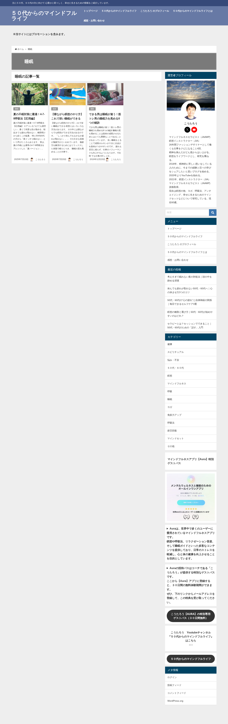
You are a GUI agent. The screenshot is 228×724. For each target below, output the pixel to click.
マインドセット (175, 438)
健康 (169, 344)
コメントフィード (176, 693)
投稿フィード (174, 685)
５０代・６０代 (175, 368)
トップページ (91, 11)
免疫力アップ (174, 415)
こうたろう (40, 159)
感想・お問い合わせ (94, 20)
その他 (170, 446)
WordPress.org (175, 701)
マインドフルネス (176, 383)
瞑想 (54, 109)
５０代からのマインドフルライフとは (193, 11)
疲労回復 (172, 430)
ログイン (172, 677)
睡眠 (16, 109)
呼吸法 (170, 423)
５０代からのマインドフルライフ (119, 11)
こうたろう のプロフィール (154, 11)
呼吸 (169, 391)
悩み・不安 (173, 360)
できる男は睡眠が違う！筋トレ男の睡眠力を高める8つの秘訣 (105, 118)
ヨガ (169, 407)
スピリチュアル (175, 352)
